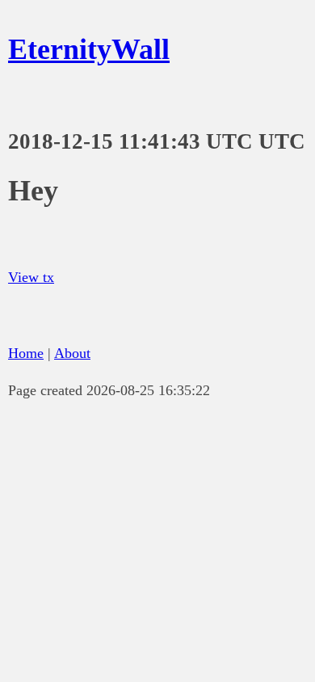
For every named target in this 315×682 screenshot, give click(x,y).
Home (26, 353)
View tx (31, 277)
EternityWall (89, 49)
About (72, 353)
